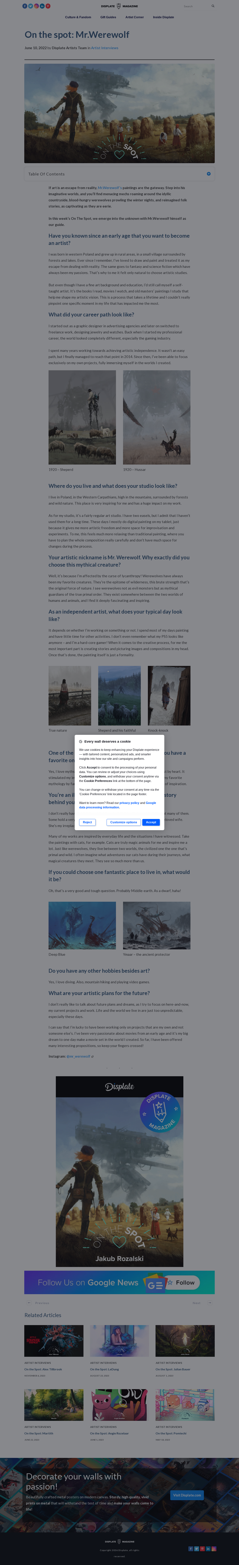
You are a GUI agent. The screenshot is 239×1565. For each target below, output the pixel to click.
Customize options (123, 822)
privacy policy (129, 802)
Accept (151, 822)
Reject (87, 822)
